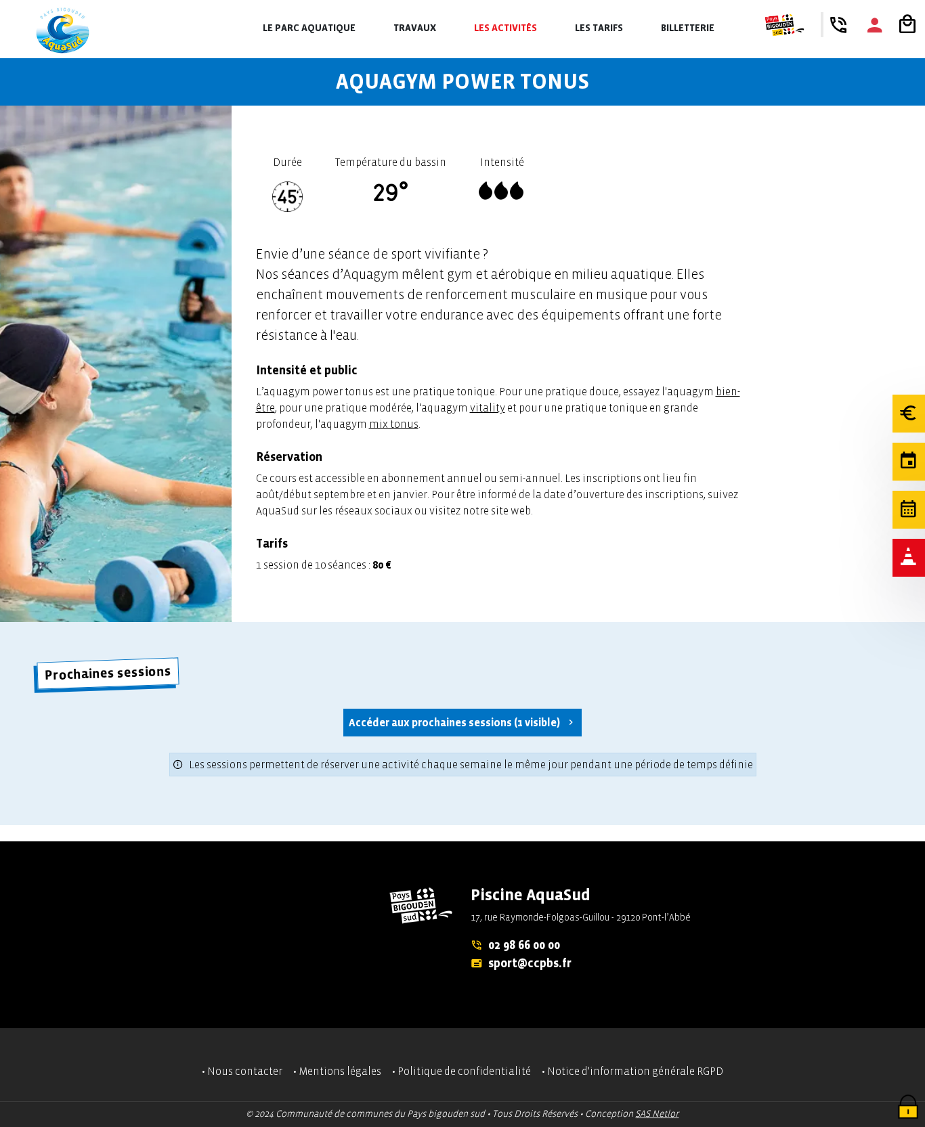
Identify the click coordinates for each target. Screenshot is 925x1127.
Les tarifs (599, 28)
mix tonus (393, 424)
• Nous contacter (242, 1071)
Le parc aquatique (309, 28)
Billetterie (687, 28)
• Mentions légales (337, 1071)
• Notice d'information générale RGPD (632, 1071)
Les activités (505, 28)
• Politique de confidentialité (461, 1071)
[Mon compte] (875, 25)
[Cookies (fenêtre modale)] (908, 1108)
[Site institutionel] (784, 25)
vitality (487, 408)
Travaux (414, 28)
